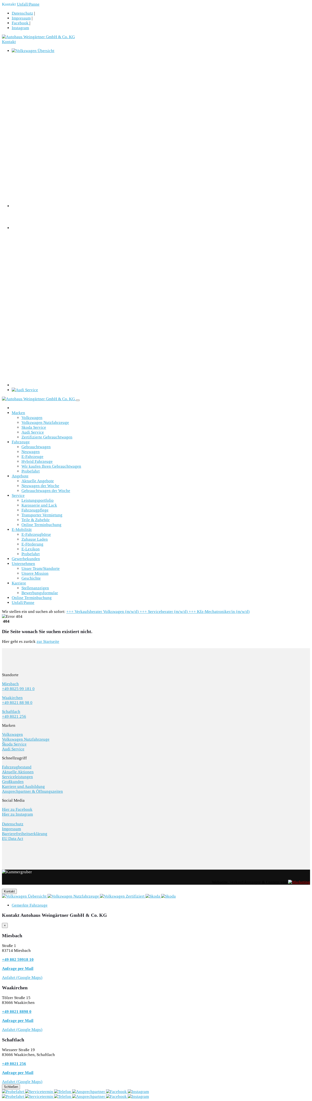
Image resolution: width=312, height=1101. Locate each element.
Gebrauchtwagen (36, 447)
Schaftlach (11, 711)
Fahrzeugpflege (35, 510)
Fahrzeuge (21, 442)
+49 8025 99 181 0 (18, 688)
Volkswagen (31, 417)
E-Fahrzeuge (32, 456)
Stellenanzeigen (35, 588)
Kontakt (9, 41)
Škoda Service (14, 744)
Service (18, 495)
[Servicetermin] (39, 1091)
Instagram (20, 28)
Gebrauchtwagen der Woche (45, 490)
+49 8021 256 (14, 716)
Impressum (21, 18)
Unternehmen (23, 563)
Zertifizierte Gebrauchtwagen (46, 437)
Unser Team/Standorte (40, 568)
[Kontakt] (63, 1091)
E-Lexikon (30, 549)
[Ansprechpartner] (89, 1091)
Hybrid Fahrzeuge (37, 461)
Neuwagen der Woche (40, 485)
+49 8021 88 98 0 (17, 702)
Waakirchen (12, 697)
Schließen (11, 1087)
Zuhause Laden (34, 539)
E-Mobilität (22, 529)
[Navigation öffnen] (78, 400)
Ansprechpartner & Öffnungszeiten (32, 791)
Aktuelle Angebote (37, 481)
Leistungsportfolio (37, 500)
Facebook (20, 23)
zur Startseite (48, 641)
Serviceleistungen (17, 776)
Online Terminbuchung (41, 524)
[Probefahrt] (13, 1091)
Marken (18, 412)
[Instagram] (138, 1091)
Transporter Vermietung (41, 515)
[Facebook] (117, 1091)
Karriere (19, 583)
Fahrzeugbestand (16, 767)
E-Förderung (32, 544)
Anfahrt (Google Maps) (22, 977)
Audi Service (32, 432)
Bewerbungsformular (39, 593)
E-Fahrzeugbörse (36, 534)
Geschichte (31, 578)
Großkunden (13, 781)
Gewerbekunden (26, 558)
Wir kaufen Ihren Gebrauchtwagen (51, 466)
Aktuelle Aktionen (18, 772)
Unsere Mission (35, 573)
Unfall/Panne (28, 4)
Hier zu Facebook (17, 809)
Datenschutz (22, 13)
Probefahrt (30, 471)
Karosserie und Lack (39, 505)
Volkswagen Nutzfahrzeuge (45, 422)
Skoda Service (33, 427)
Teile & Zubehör (35, 520)
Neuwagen (30, 451)
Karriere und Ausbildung (23, 786)
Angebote (20, 476)
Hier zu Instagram (17, 814)
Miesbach (10, 684)
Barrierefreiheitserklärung (24, 833)
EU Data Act (12, 838)
